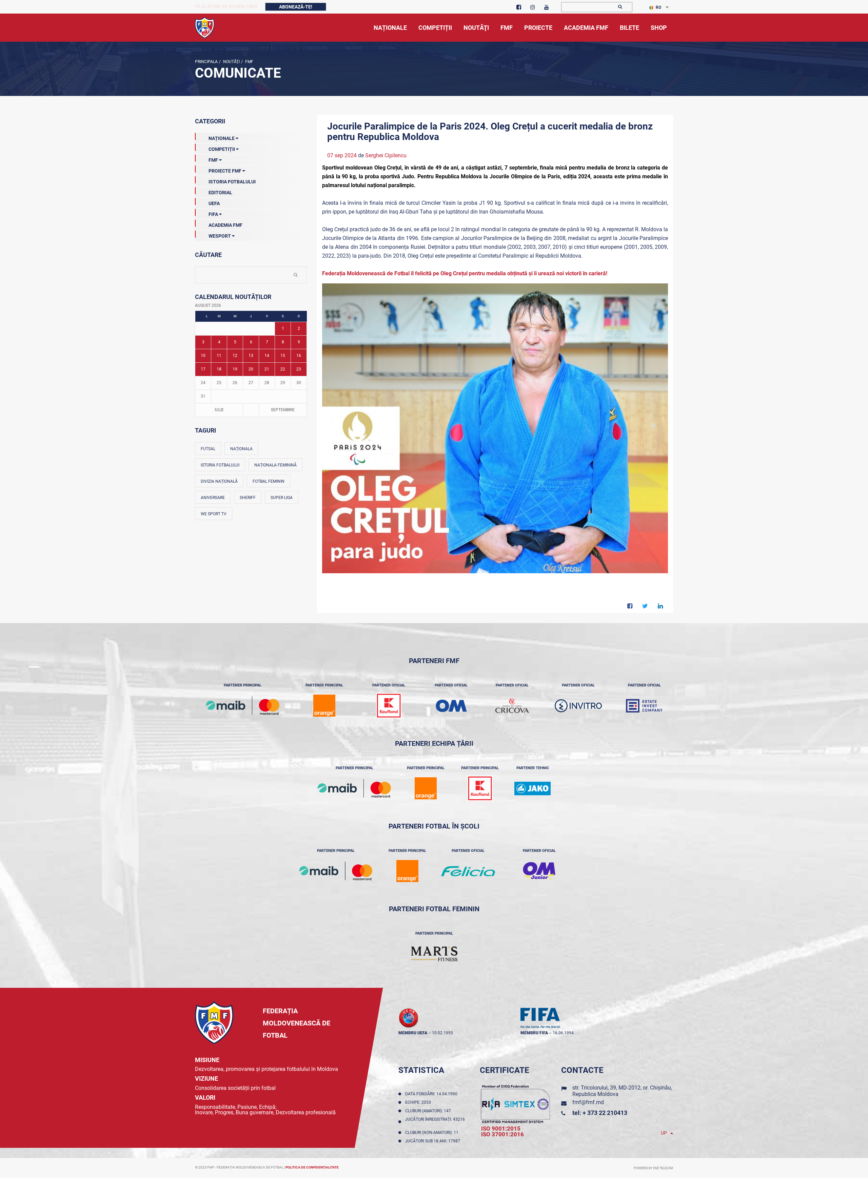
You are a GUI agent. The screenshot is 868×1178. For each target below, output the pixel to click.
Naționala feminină (275, 465)
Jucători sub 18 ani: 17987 (433, 1141)
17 (203, 369)
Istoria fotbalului (220, 465)
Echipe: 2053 (419, 1102)
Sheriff (248, 497)
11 (219, 355)
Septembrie (283, 409)
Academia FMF (225, 225)
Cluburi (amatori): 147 (429, 1111)
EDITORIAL (220, 192)
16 (298, 355)
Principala (206, 61)
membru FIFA (534, 1033)
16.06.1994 (563, 1033)
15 (282, 355)
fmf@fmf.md (588, 1102)
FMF (248, 61)
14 (266, 355)
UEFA (214, 203)
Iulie (219, 409)
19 (235, 369)
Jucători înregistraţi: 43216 (435, 1121)
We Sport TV (213, 514)
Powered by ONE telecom (653, 1168)
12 (235, 355)
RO (658, 7)
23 (298, 369)
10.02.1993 (442, 1033)
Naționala (241, 448)
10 (203, 355)
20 (251, 369)
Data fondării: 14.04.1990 (432, 1094)
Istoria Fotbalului (232, 181)
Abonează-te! (295, 6)
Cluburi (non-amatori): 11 (432, 1132)
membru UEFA (412, 1033)
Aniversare (213, 497)
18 (219, 369)
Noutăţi (231, 61)
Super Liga (282, 497)
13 (251, 355)
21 (266, 369)
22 (282, 369)
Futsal (208, 448)
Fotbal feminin (268, 481)
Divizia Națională (219, 481)
